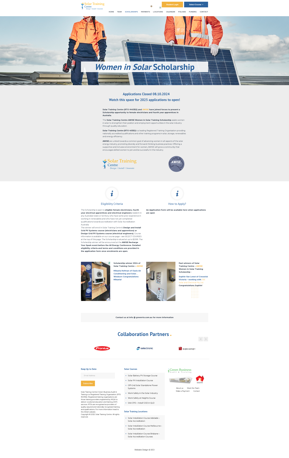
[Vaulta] (124, 348)
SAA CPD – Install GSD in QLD (141, 403)
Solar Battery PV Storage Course (142, 376)
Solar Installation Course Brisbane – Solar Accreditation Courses (144, 435)
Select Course (195, 4)
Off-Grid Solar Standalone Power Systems (143, 386)
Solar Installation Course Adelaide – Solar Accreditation (144, 419)
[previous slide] (200, 339)
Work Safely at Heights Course (141, 398)
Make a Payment (183, 391)
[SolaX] (82, 348)
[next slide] (206, 339)
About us (179, 388)
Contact (196, 391)
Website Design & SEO (144, 450)
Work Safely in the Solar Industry (143, 393)
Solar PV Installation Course (140, 380)
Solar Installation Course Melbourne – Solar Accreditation (145, 427)
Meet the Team (193, 388)
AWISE (145, 109)
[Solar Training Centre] (92, 5)
